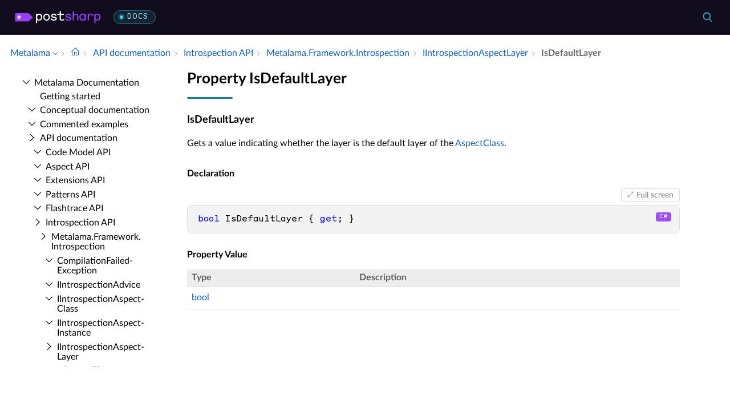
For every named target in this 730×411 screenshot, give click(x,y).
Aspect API (68, 166)
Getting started (70, 96)
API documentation (78, 138)
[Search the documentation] (707, 17)
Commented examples (84, 124)
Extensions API (75, 180)
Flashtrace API (74, 208)
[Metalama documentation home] (75, 53)
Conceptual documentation (94, 110)
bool (200, 297)
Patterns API (70, 194)
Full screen (655, 195)
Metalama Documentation (86, 82)
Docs (137, 17)
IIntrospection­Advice (98, 284)
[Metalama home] (57, 17)
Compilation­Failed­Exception (95, 266)
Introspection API (80, 222)
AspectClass (479, 143)
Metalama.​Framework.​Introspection (96, 242)
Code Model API (78, 152)
